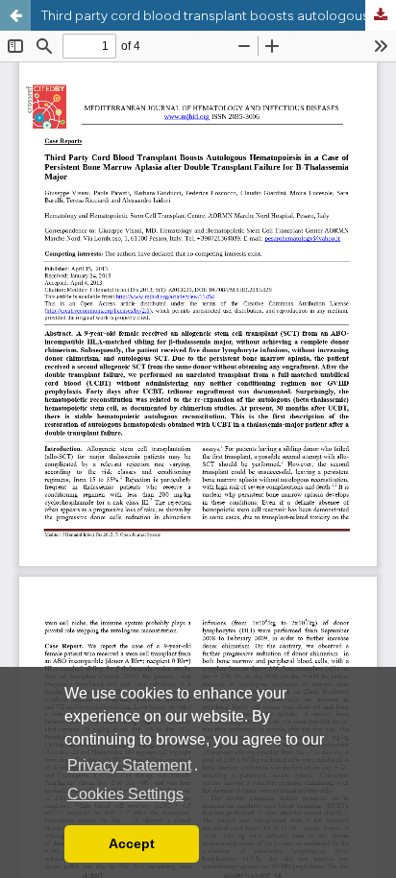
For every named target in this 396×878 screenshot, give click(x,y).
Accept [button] (132, 843)
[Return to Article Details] (15, 15)
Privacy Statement (129, 765)
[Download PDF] (380, 15)
